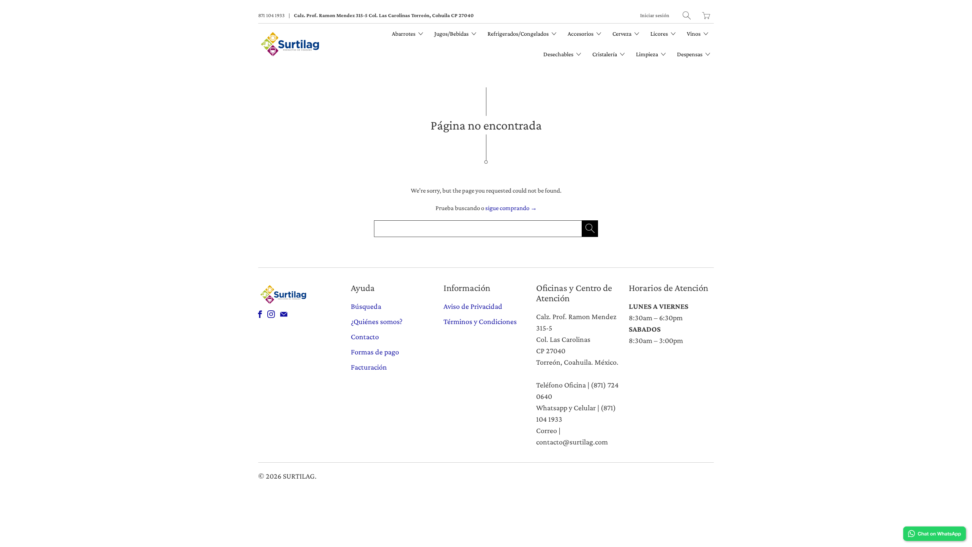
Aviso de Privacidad (472, 306)
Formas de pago (375, 352)
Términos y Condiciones (480, 321)
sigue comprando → (511, 208)
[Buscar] (686, 15)
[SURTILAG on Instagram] (271, 314)
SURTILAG (299, 476)
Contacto (365, 336)
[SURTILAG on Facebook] (260, 314)
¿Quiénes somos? (376, 321)
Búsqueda (366, 306)
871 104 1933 (271, 15)
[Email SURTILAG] (283, 314)
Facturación (369, 367)
